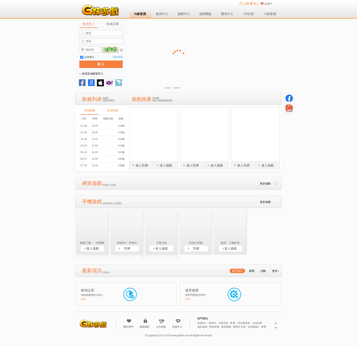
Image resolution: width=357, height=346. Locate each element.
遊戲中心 (183, 13)
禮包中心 (227, 13)
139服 (121, 158)
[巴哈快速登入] (118, 82)
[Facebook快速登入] (82, 82)
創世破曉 (226, 327)
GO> (83, 299)
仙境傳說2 (253, 327)
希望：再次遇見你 (240, 323)
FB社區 (249, 13)
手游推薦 (89, 110)
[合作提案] (161, 320)
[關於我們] (129, 320)
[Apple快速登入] (100, 82)
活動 (263, 270)
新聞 (251, 270)
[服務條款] (145, 320)
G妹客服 (270, 13)
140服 (121, 152)
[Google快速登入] (91, 82)
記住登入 (89, 57)
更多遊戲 (265, 183)
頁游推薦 (112, 110)
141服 (121, 145)
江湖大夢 (257, 323)
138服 (121, 165)
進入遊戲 (166, 165)
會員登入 (88, 24)
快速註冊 (112, 24)
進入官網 (142, 165)
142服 (121, 139)
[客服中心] (178, 320)
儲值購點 (205, 13)
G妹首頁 (140, 13)
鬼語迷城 (202, 327)
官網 (127, 248)
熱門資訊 (237, 270)
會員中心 (162, 13)
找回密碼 (118, 57)
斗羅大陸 (223, 323)
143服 (121, 132)
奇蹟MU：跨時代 (206, 323)
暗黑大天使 (239, 327)
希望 (263, 327)
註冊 (246, 3)
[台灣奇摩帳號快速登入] (109, 82)
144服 (121, 125)
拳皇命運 (214, 327)
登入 (256, 3)
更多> (275, 270)
